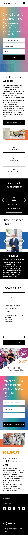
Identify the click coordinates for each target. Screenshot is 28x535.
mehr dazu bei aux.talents (14, 122)
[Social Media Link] (4, 509)
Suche (14, 58)
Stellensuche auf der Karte (14, 343)
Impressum (6, 498)
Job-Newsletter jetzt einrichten (14, 424)
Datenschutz (7, 503)
